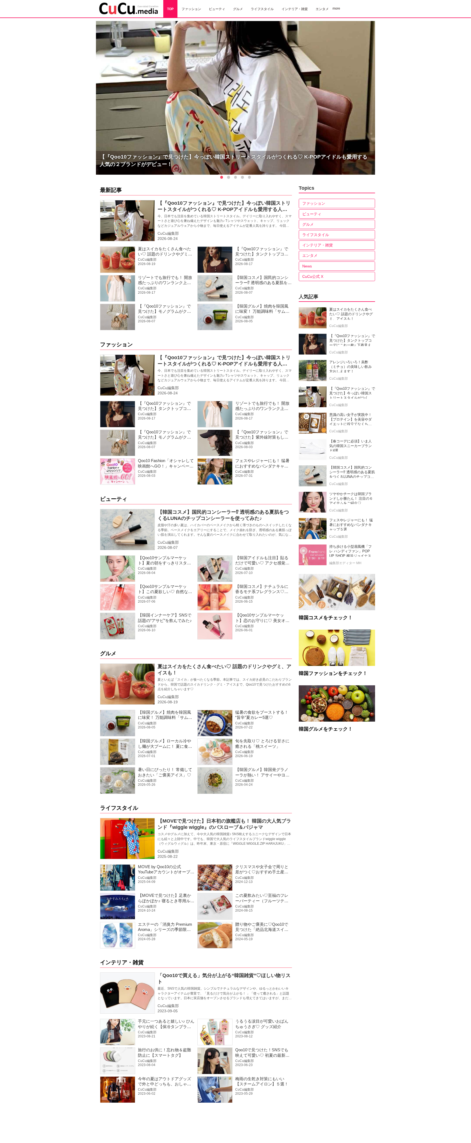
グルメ (108, 653)
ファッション (116, 344)
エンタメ (310, 255)
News (307, 266)
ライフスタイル (119, 808)
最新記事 (111, 190)
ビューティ (113, 499)
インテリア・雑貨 (122, 962)
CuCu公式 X (312, 276)
